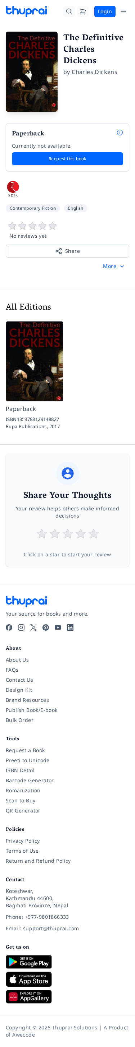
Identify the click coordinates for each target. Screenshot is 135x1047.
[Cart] (83, 11)
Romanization (23, 790)
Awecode (23, 1034)
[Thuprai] (26, 11)
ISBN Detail (20, 770)
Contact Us (19, 679)
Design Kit (19, 689)
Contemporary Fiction (33, 208)
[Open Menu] (123, 11)
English (76, 208)
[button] (114, 266)
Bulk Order (19, 720)
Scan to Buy (20, 800)
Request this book (67, 159)
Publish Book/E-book (32, 710)
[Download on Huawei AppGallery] (67, 997)
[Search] (69, 11)
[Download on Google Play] (67, 962)
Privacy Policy (23, 840)
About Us (17, 659)
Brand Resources (27, 699)
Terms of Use (22, 850)
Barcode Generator (30, 780)
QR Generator (23, 810)
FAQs (12, 669)
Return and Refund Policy (38, 860)
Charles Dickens (94, 72)
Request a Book (25, 750)
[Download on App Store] (67, 979)
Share (72, 250)
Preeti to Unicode (28, 760)
